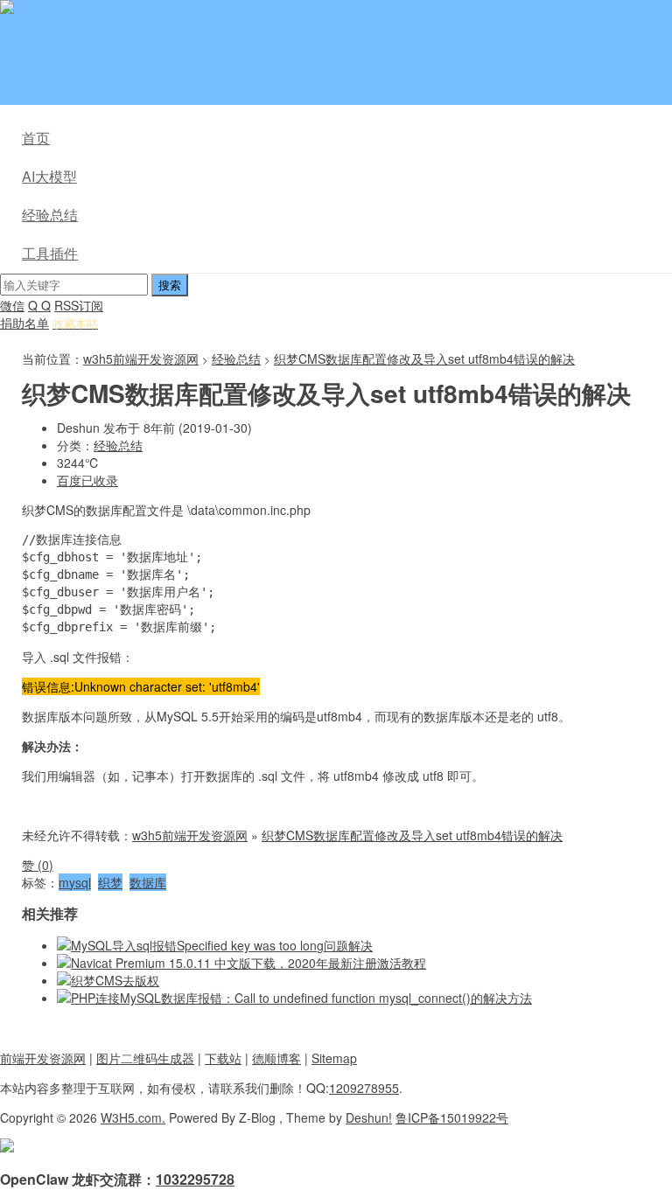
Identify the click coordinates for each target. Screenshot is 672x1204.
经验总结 (50, 215)
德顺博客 (276, 1058)
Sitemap (334, 1058)
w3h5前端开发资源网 (187, 8)
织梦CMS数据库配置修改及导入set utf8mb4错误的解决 (424, 358)
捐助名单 (24, 322)
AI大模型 (49, 176)
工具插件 (50, 253)
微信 (12, 305)
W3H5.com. (133, 1117)
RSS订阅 (78, 305)
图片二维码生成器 (145, 1058)
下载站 (223, 1058)
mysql (75, 882)
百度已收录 (87, 480)
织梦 (110, 882)
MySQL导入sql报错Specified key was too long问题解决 (222, 945)
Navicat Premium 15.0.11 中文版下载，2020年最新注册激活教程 (248, 962)
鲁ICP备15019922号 (452, 1117)
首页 (36, 138)
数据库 (148, 882)
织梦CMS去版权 (115, 980)
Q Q (39, 305)
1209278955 (364, 1087)
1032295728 (195, 1179)
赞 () (37, 864)
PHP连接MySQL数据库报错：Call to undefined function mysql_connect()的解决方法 (301, 997)
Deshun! (369, 1117)
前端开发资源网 (43, 1058)
